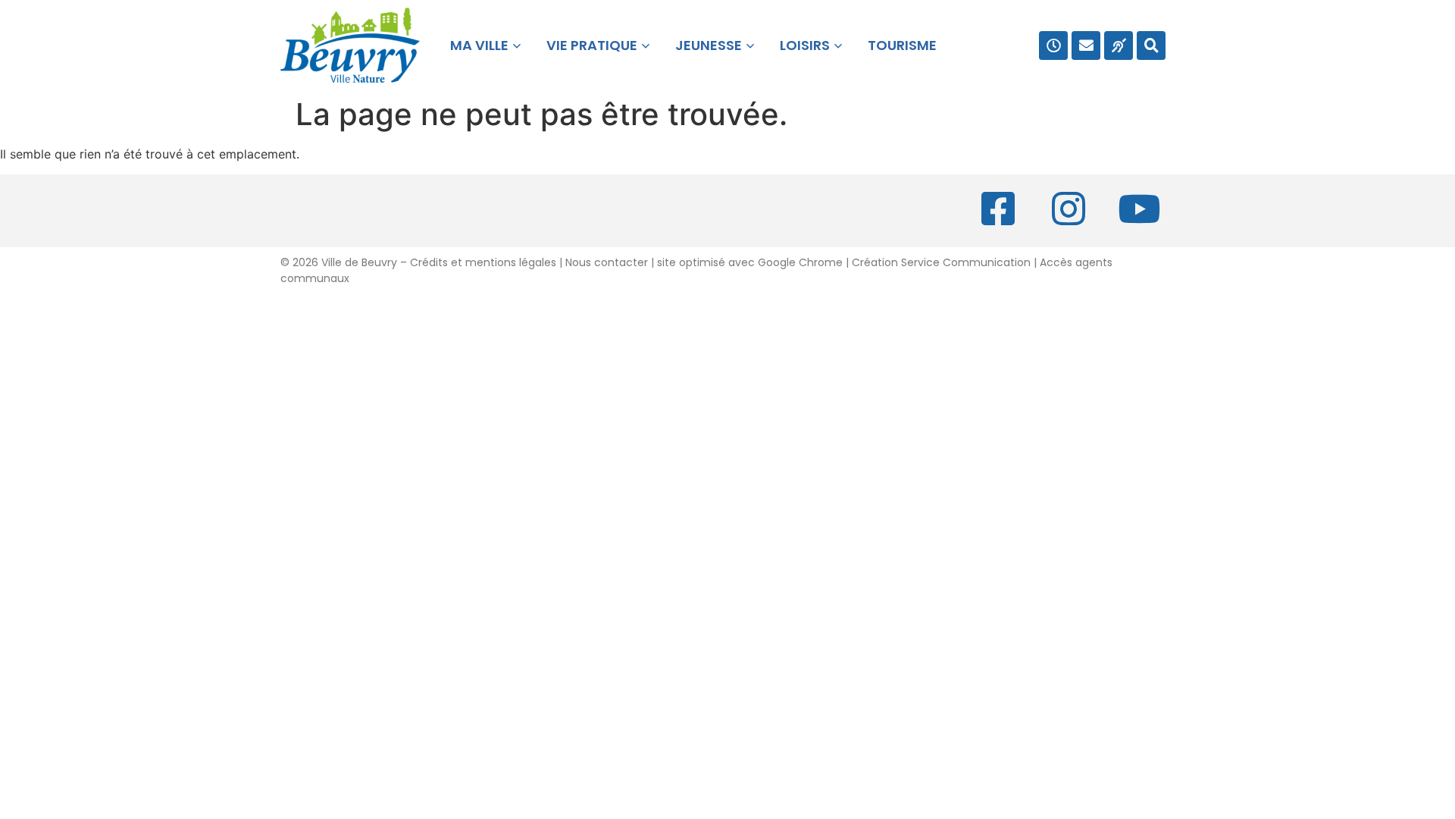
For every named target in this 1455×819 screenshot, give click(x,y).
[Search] (1151, 45)
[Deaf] (1118, 45)
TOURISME (902, 45)
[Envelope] (1086, 45)
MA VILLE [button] (476, 45)
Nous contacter (606, 262)
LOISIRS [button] (805, 45)
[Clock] (1053, 45)
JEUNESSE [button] (708, 45)
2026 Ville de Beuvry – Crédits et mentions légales (422, 262)
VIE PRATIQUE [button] (591, 45)
